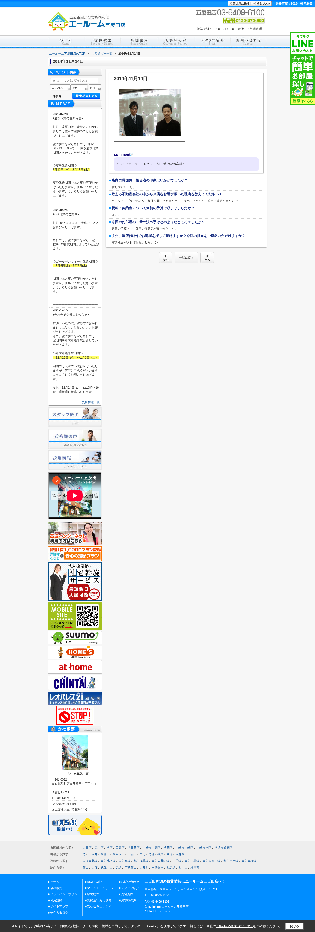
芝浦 (152, 854)
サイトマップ (59, 906)
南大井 (93, 854)
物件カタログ (59, 912)
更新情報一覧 (91, 402)
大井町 (144, 867)
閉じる (294, 926)
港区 (110, 847)
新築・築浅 (94, 882)
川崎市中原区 (151, 847)
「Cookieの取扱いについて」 (234, 926)
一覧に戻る (186, 257)
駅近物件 (93, 894)
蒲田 (86, 867)
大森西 (179, 854)
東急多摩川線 (211, 861)
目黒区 (120, 847)
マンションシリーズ (100, 888)
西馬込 (170, 867)
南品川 (132, 854)
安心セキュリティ (99, 906)
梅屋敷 (194, 867)
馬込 (119, 867)
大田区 (87, 847)
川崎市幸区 (203, 847)
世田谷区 (134, 847)
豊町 (143, 854)
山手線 (176, 861)
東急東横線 (248, 861)
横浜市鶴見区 (223, 847)
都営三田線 (230, 861)
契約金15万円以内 (99, 900)
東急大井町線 (160, 861)
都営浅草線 (141, 861)
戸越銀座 (157, 867)
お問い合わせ (130, 882)
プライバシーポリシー (65, 894)
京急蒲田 (131, 867)
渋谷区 (167, 847)
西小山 (182, 867)
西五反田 (119, 854)
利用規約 (56, 900)
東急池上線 (108, 861)
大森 (95, 867)
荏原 (160, 854)
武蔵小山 (107, 867)
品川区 (99, 847)
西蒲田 (105, 854)
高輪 (169, 854)
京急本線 (125, 861)
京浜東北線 (90, 861)
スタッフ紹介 (130, 888)
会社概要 (56, 888)
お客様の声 (128, 900)
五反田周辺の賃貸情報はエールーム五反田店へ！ (185, 881)
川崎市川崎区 (184, 847)
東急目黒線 (191, 861)
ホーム (54, 882)
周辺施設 (127, 894)
